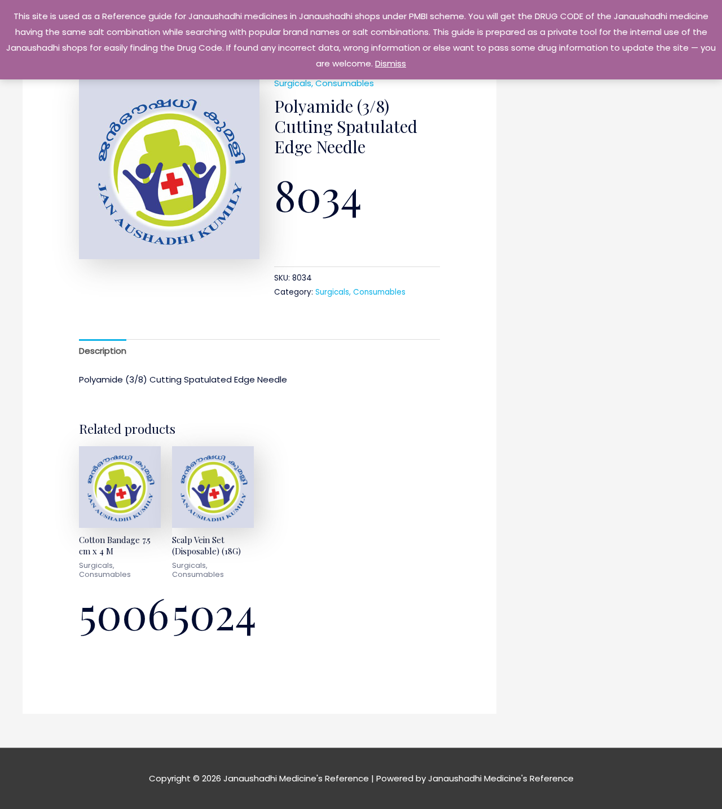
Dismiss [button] (390, 63)
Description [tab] (102, 351)
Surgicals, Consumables (324, 83)
